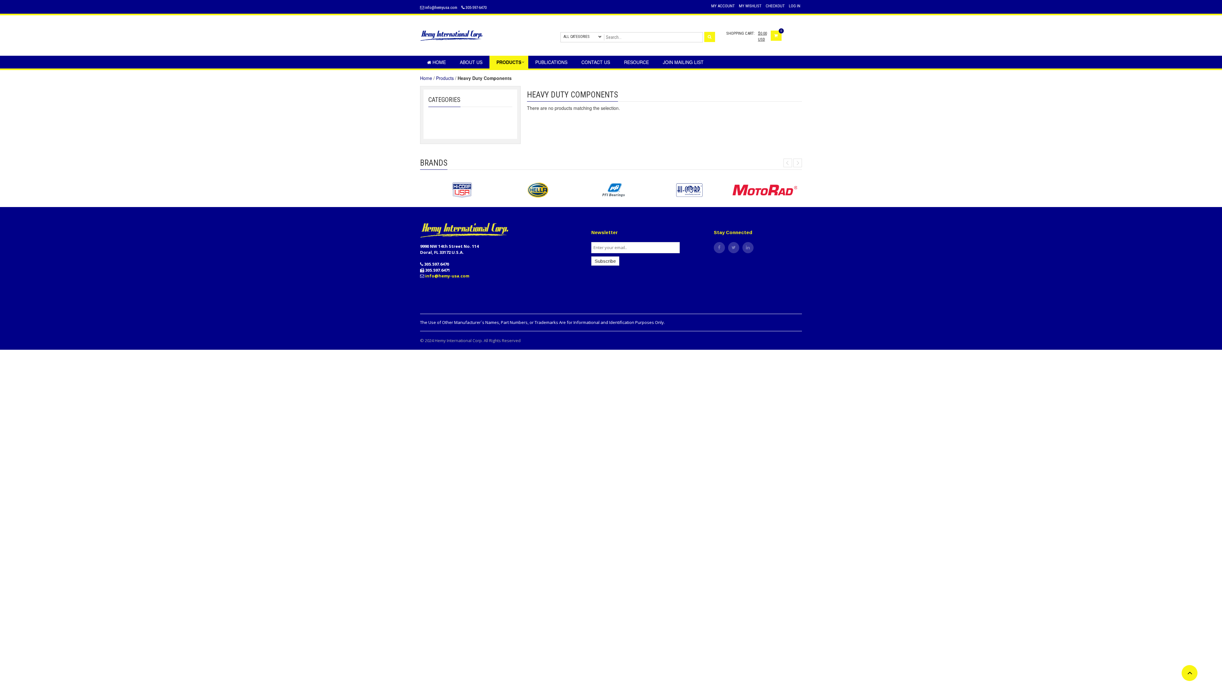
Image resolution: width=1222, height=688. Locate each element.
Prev (787, 163)
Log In (794, 6)
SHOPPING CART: (740, 33)
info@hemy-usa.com (447, 276)
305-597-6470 (476, 7)
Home (426, 78)
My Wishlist (750, 6)
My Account (723, 6)
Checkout (775, 6)
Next (797, 163)
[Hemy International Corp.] (471, 35)
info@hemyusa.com (440, 7)
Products (445, 78)
